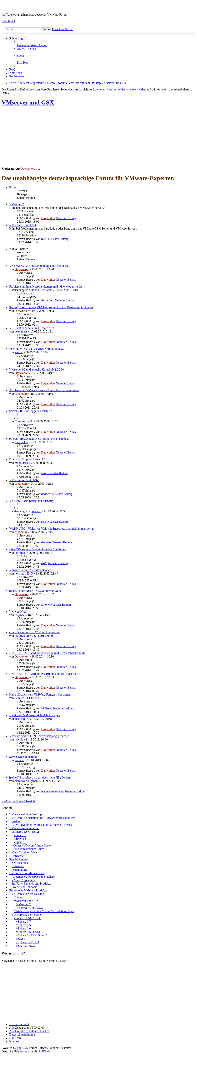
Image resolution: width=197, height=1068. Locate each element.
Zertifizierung (20, 862)
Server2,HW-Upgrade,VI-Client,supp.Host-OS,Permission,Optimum (51, 307)
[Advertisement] (98, 137)
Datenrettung (19, 869)
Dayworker (27, 168)
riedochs (46, 494)
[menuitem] (22, 1034)
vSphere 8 (20, 838)
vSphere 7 (20, 842)
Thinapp (19, 897)
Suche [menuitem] (20, 55)
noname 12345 (24, 573)
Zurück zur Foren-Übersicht (19, 801)
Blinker (19, 698)
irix (38, 168)
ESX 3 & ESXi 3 (26, 945)
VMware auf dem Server (24, 828)
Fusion (16, 821)
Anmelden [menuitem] (15, 73)
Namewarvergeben (26, 781)
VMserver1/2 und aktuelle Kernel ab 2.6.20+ (36, 369)
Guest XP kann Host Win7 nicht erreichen (34, 632)
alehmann (20, 718)
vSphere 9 (20, 835)
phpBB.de (44, 1051)
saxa (44, 473)
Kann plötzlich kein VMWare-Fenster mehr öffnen (40, 694)
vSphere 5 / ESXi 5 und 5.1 (33, 935)
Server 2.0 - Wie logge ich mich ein (30, 411)
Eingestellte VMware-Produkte (28, 890)
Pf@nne (20, 615)
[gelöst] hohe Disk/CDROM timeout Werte (35, 590)
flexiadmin (47, 300)
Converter (18, 866)
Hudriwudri (22, 635)
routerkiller (21, 442)
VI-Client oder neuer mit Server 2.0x (31, 328)
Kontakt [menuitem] (14, 1041)
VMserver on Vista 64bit (24, 480)
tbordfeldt (20, 552)
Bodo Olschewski (42, 290)
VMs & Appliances (23, 880)
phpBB (21, 1048)
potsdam (36, 511)
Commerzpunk (24, 421)
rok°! (44, 238)
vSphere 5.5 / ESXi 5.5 (30, 932)
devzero (46, 542)
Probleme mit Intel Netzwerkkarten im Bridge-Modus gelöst (45, 286)
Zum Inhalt (8, 21)
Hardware (18, 855)
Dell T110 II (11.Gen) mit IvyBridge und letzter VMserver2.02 (47, 653)
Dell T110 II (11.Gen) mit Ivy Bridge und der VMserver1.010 (46, 673)
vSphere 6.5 (23, 925)
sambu (19, 352)
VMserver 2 (16, 204)
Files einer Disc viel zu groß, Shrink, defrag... (36, 348)
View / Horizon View (25, 852)
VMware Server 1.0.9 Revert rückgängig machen (39, 736)
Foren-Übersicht (19, 1024)
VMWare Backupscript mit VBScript (31, 500)
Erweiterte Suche (62, 29)
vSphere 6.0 (23, 928)
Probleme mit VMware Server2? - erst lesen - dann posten (44, 390)
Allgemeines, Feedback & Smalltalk (33, 876)
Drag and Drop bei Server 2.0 (27, 459)
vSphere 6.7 (23, 921)
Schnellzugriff (17, 38)
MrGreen (46, 708)
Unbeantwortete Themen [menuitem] (32, 45)
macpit (19, 739)
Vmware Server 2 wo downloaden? (31, 570)
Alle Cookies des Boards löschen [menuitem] (29, 1031)
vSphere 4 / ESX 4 (27, 942)
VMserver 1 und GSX (22, 225)
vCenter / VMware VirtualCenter (32, 845)
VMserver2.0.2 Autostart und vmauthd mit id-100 (39, 265)
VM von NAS (18, 611)
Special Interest (18, 859)
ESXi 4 (20, 938)
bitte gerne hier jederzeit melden (126, 89)
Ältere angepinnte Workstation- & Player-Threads (42, 824)
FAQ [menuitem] (12, 69)
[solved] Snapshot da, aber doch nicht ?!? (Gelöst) (39, 777)
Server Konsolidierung (23, 756)
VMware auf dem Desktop (25, 814)
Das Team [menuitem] (23, 62)
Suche (46, 29)
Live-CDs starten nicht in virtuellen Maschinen (37, 549)
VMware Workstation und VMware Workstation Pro (43, 817)
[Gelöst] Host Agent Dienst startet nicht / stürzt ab (39, 438)
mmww (19, 760)
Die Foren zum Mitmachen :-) (27, 873)
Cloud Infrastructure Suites (28, 849)
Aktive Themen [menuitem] (26, 48)
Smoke (45, 604)
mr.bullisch (21, 462)
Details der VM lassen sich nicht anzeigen (34, 715)
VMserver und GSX (28, 102)
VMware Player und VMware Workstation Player (44, 911)
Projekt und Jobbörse (24, 887)
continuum (21, 393)
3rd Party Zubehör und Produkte (31, 883)
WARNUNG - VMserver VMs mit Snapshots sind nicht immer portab (51, 528)
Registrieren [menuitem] (16, 76)
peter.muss (21, 331)
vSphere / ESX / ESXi (25, 831)
